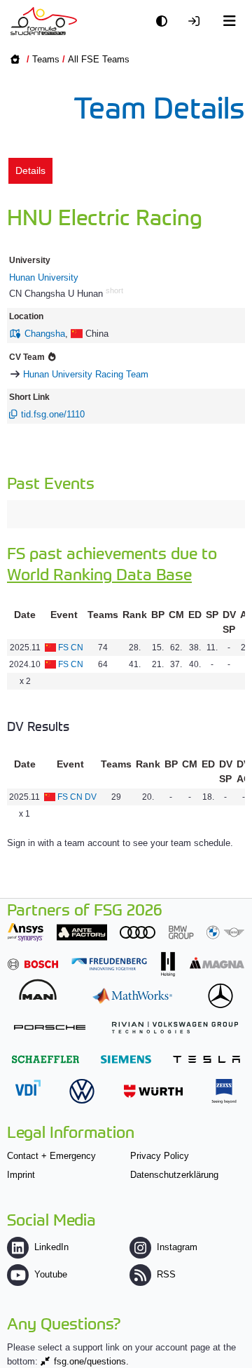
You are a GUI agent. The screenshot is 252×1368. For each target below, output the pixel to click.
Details (30, 170)
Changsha (44, 333)
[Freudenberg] (109, 964)
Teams (45, 59)
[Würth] (153, 1091)
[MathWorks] (132, 996)
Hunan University (43, 277)
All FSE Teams (99, 59)
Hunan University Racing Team (85, 374)
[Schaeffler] (45, 1059)
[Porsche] (49, 1027)
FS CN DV (77, 797)
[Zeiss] (224, 1091)
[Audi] (137, 932)
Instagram (177, 1247)
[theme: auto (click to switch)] (165, 21)
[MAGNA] (217, 963)
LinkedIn (51, 1247)
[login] (197, 21)
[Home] (43, 21)
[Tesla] (206, 1059)
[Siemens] (126, 1059)
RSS (166, 1274)
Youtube (50, 1274)
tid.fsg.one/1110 (53, 414)
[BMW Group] (206, 932)
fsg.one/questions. (91, 1361)
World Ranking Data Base (99, 573)
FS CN (70, 647)
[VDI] (28, 1087)
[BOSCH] (33, 964)
